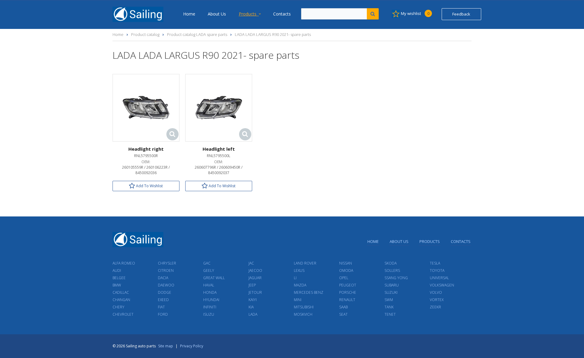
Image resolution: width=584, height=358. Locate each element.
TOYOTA (437, 270)
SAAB (343, 307)
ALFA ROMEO (124, 263)
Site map (165, 346)
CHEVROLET (123, 314)
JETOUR (255, 292)
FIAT (161, 307)
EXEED (163, 299)
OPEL (343, 277)
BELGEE (119, 277)
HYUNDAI (211, 299)
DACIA (163, 277)
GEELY (208, 270)
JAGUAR (255, 277)
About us (217, 14)
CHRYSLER (167, 263)
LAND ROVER (305, 263)
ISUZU (208, 314)
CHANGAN (121, 299)
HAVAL (208, 285)
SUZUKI (391, 292)
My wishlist (414, 13)
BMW (117, 285)
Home (189, 14)
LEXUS (299, 270)
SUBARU (391, 285)
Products (249, 14)
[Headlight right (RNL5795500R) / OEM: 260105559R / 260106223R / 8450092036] (146, 107)
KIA (251, 307)
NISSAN (345, 263)
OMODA (346, 270)
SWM (388, 299)
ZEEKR (435, 307)
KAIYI (253, 299)
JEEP (252, 285)
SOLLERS (392, 270)
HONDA (210, 292)
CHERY (118, 307)
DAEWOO (166, 285)
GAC (206, 263)
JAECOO (255, 270)
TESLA (435, 263)
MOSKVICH (303, 314)
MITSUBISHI (304, 307)
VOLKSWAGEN (442, 285)
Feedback (461, 14)
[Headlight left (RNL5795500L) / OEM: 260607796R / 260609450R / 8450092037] (219, 107)
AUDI (117, 270)
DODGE (164, 292)
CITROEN (166, 270)
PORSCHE (347, 292)
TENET (390, 314)
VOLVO (436, 292)
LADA (253, 314)
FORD (163, 314)
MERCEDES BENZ (308, 292)
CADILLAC (121, 292)
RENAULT (347, 299)
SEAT (343, 314)
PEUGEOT (347, 285)
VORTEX (436, 299)
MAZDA (300, 285)
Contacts (282, 14)
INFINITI (209, 307)
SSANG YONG (396, 277)
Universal (439, 277)
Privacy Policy (191, 346)
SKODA (390, 263)
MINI (297, 299)
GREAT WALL (214, 277)
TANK (389, 307)
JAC (251, 263)
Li (295, 277)
